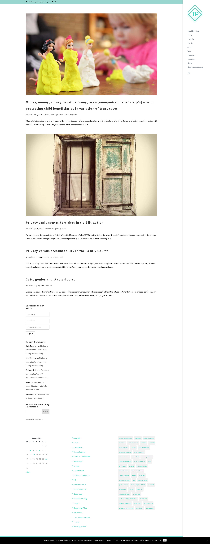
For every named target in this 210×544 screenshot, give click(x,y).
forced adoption (142, 480)
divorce (131, 466)
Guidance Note (80, 484)
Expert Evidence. (124, 475)
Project (77, 503)
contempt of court (146, 457)
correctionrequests (125, 461)
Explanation (59, 115)
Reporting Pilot (80, 508)
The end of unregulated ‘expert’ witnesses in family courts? (37, 374)
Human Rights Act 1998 (138, 485)
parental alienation (125, 503)
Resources (191, 59)
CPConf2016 (122, 466)
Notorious (78, 494)
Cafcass (133, 447)
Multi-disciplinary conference (128, 499)
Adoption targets (149, 438)
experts (134, 475)
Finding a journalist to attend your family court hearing (37, 350)
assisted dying (123, 447)
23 (46, 459)
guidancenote (123, 485)
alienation (122, 443)
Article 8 (143, 443)
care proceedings (144, 447)
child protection (139, 452)
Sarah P (30, 257)
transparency (150, 508)
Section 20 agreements (126, 508)
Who (189, 51)
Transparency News (58, 229)
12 (34, 454)
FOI (75, 480)
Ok (165, 540)
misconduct (136, 494)
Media (190, 63)
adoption (138, 438)
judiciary (131, 489)
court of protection (139, 461)
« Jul (28, 472)
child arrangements (125, 452)
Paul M (30, 115)
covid (149, 461)
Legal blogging (80, 489)
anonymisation (133, 443)
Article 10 (151, 443)
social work (139, 508)
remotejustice (148, 503)
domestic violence (137, 471)
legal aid (140, 489)
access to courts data (125, 438)
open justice (143, 499)
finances (142, 475)
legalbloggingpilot (124, 494)
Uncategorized (80, 526)
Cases (51, 115)
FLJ (134, 480)
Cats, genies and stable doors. (50, 279)
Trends (76, 522)
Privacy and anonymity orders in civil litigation (65, 222)
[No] (207, 540)
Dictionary (192, 55)
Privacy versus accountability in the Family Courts (67, 251)
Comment (47, 229)
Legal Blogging (193, 31)
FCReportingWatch (71, 115)
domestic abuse (142, 466)
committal (135, 457)
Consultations (79, 452)
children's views (124, 457)
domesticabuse (124, 471)
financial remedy (124, 480)
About (190, 47)
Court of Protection (82, 456)
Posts (190, 35)
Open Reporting (80, 498)
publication (137, 503)
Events (190, 43)
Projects (191, 39)
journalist (151, 485)
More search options (195, 67)
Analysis (46, 115)
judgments (122, 489)
